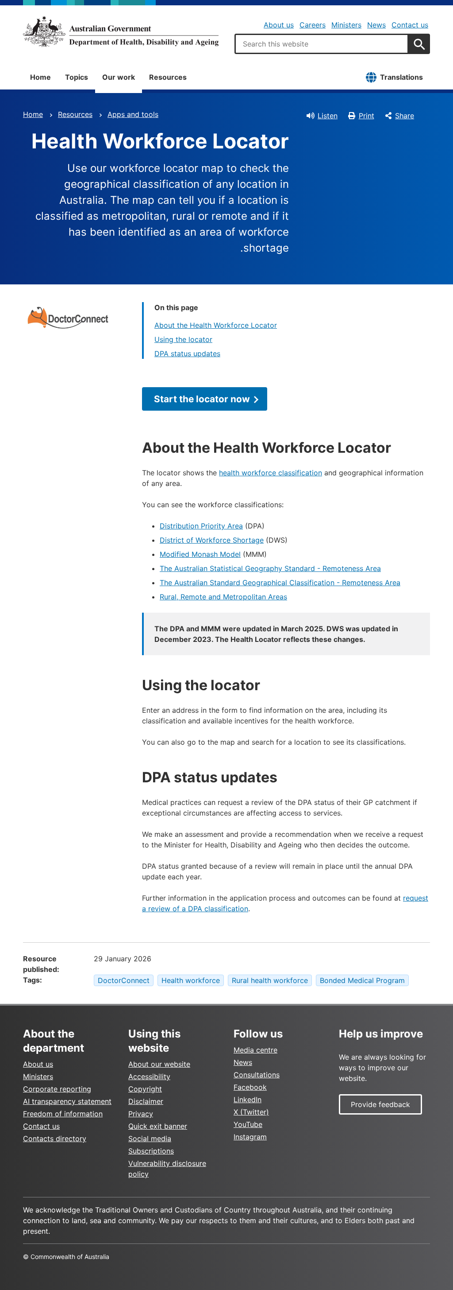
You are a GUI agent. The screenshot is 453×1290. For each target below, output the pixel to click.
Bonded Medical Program (362, 980)
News (376, 24)
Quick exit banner (157, 1126)
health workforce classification (270, 472)
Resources (168, 77)
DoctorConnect (124, 980)
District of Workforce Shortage (212, 540)
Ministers (346, 24)
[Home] (121, 31)
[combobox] (321, 44)
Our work (118, 77)
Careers (312, 24)
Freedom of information (63, 1113)
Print (366, 115)
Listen (328, 115)
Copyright (145, 1088)
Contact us (410, 24)
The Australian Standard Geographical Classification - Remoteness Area (280, 582)
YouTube (248, 1124)
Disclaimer (145, 1101)
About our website (159, 1064)
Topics (76, 77)
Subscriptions (151, 1150)
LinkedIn (247, 1099)
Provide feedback (380, 1104)
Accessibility (149, 1076)
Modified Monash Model (200, 554)
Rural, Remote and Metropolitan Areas (223, 596)
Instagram (250, 1136)
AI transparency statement (67, 1101)
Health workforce (190, 980)
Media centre (255, 1049)
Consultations (257, 1074)
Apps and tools (132, 114)
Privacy (140, 1113)
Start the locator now (202, 398)
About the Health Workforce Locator (215, 325)
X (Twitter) (251, 1111)
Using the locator (183, 339)
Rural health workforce (270, 980)
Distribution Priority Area (201, 525)
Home (40, 77)
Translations (401, 77)
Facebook (250, 1087)
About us (279, 24)
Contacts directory (54, 1138)
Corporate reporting (57, 1088)
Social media (149, 1138)
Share (404, 115)
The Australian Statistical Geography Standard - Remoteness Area (270, 568)
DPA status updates (187, 353)
